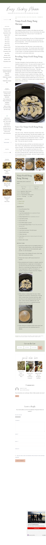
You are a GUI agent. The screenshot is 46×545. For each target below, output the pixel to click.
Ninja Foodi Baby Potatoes (7, 172)
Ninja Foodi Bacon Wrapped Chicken (38, 376)
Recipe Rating (18, 414)
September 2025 (7, 33)
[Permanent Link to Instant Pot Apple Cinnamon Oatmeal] (30, 371)
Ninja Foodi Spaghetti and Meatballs (7, 95)
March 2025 (7, 45)
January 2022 (7, 55)
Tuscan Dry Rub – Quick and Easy (21, 374)
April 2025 (7, 43)
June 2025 (7, 39)
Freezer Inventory (21, 155)
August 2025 (7, 35)
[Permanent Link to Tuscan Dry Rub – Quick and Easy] (21, 369)
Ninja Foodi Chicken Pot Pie (7, 185)
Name (16, 434)
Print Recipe (35, 27)
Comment (17, 420)
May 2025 (7, 41)
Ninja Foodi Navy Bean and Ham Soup (7, 108)
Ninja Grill (21, 203)
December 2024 (7, 51)
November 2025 (7, 28)
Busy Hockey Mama (23, 9)
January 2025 (7, 49)
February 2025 (7, 47)
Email (17, 441)
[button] (23, 1)
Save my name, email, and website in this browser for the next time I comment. (30, 456)
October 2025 (7, 31)
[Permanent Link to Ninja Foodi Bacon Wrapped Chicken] (38, 371)
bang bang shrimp (23, 336)
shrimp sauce (37, 336)
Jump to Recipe (26, 27)
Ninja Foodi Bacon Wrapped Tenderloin (7, 102)
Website (17, 448)
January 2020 (7, 59)
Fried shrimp (31, 336)
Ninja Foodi (21, 201)
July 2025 (7, 37)
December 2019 (7, 61)
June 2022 (7, 53)
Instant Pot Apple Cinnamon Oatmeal (30, 376)
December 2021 (7, 57)
